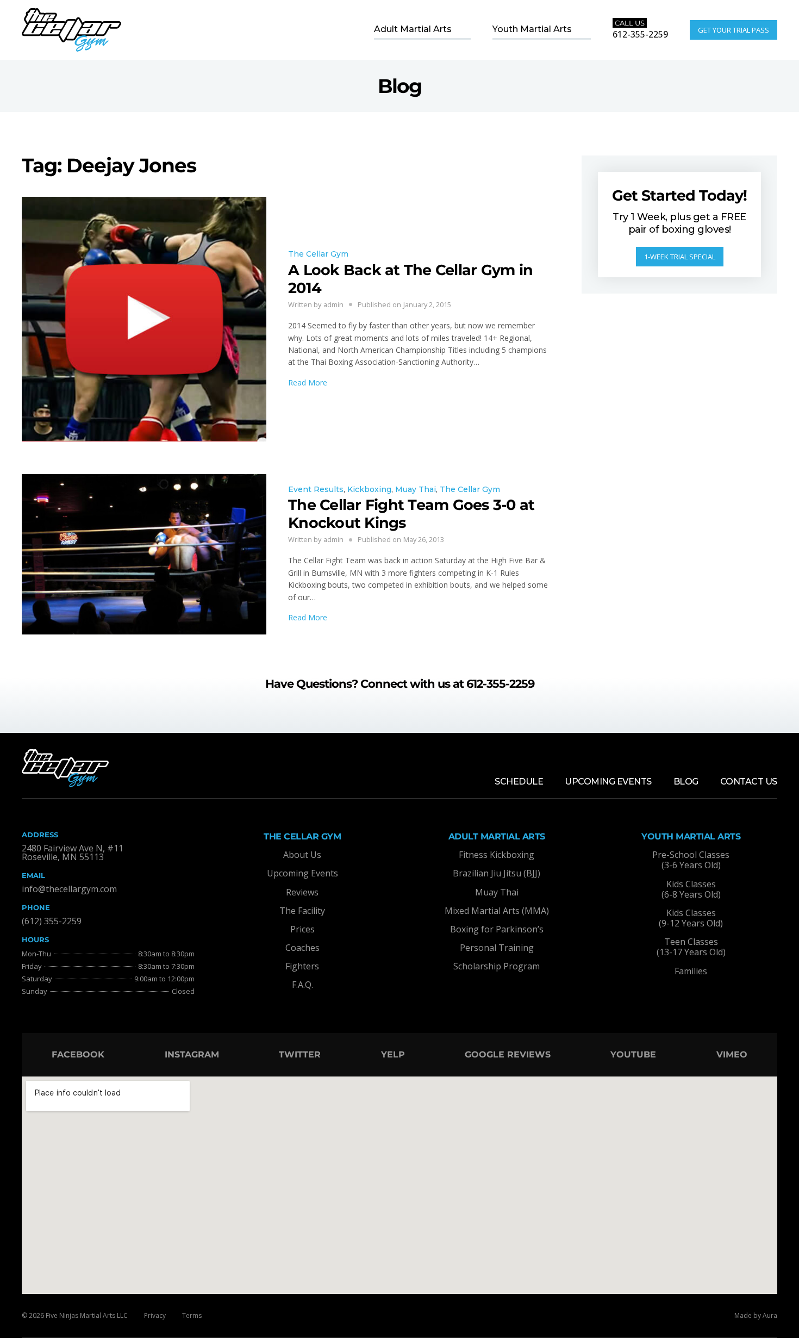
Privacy (155, 1315)
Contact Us (748, 781)
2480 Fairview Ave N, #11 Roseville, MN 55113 (72, 852)
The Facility (302, 911)
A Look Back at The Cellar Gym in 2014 (410, 278)
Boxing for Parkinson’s (497, 929)
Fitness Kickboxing (496, 855)
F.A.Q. (302, 985)
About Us (302, 855)
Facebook (78, 1054)
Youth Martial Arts (532, 29)
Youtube (633, 1054)
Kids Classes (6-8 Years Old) (691, 889)
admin (333, 304)
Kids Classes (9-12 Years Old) (691, 918)
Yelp (393, 1054)
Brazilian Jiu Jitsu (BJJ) (496, 873)
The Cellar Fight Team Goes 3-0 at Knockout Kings (411, 513)
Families (691, 971)
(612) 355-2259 (52, 921)
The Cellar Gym (318, 254)
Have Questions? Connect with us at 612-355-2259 (399, 683)
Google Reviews (508, 1054)
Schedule (519, 781)
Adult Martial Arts (413, 29)
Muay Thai (415, 489)
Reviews (302, 892)
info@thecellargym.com (69, 889)
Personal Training (497, 948)
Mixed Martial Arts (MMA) (497, 911)
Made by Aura (755, 1315)
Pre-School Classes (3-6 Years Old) (690, 860)
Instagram (192, 1054)
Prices (302, 929)
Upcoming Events (608, 781)
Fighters (302, 966)
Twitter (300, 1054)
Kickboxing (369, 489)
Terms (192, 1315)
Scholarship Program (496, 966)
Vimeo (731, 1054)
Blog (685, 781)
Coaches (302, 948)
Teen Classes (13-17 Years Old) (691, 947)
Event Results (316, 489)
